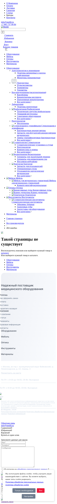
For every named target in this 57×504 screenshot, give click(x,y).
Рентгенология (18, 121)
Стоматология (33, 142)
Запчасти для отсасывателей (30, 166)
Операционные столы (27, 169)
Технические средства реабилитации (33, 111)
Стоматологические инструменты (27, 202)
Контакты (10, 17)
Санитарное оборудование (29, 116)
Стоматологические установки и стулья (35, 145)
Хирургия (27, 164)
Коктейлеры (22, 95)
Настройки (28, 496)
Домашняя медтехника (27, 114)
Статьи (9, 13)
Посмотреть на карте (11, 373)
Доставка (10, 8)
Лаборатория (17, 104)
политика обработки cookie (17, 485)
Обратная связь (8, 423)
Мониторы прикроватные (28, 78)
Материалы (11, 64)
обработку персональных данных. (32, 469)
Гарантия (10, 10)
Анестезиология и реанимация (26, 70)
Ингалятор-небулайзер (27, 161)
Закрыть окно (7, 502)
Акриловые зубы (24, 207)
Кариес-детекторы (39, 192)
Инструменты (12, 61)
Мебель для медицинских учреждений (34, 181)
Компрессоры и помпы (27, 149)
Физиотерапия (34, 154)
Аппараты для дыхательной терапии (33, 157)
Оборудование (12, 54)
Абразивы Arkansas (25, 204)
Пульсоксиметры (24, 85)
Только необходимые (24, 490)
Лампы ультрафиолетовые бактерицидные (36, 138)
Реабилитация (33, 109)
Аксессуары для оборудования (31, 209)
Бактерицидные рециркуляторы (31, 130)
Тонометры (22, 90)
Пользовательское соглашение (13, 412)
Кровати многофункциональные (32, 185)
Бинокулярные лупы (42, 190)
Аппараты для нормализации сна (32, 159)
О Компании (12, 3)
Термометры (22, 87)
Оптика (9, 59)
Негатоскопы (23, 123)
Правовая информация (16, 414)
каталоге (5, 253)
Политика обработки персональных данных (24, 482)
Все (40, 490)
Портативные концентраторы (30, 99)
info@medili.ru (7, 22)
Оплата (9, 6)
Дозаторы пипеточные (27, 107)
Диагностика (23, 83)
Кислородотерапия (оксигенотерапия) (29, 92)
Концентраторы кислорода (29, 97)
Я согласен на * (26, 469)
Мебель (9, 56)
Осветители (30, 195)
